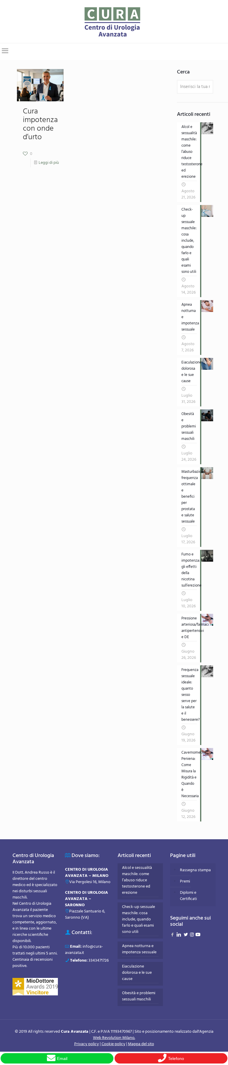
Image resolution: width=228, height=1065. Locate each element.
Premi (185, 881)
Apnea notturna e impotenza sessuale (139, 949)
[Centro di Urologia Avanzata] (114, 21)
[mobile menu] (5, 52)
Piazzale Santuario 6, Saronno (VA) (85, 914)
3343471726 (98, 960)
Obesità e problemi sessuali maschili (138, 996)
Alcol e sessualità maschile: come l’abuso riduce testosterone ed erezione (137, 880)
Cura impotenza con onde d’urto (40, 124)
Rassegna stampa (195, 870)
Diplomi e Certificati (188, 895)
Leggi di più (49, 162)
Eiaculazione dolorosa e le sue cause (137, 972)
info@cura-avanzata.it (84, 949)
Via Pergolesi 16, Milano (89, 882)
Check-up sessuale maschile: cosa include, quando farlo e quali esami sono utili (138, 919)
